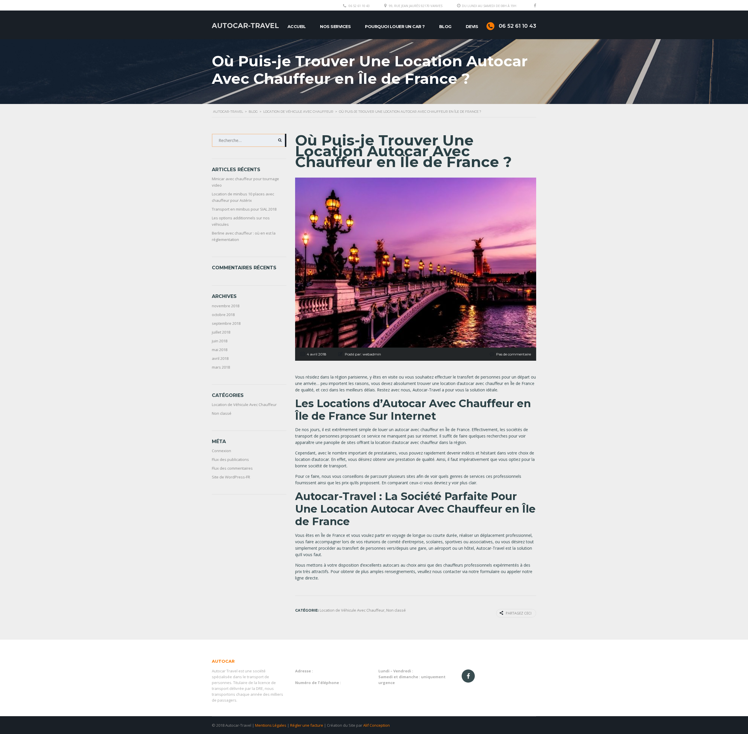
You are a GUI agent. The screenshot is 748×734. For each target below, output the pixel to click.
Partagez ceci (518, 613)
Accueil (297, 26)
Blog (445, 26)
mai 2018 (219, 349)
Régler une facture (306, 725)
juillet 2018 (221, 332)
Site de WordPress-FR (231, 477)
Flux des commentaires (232, 468)
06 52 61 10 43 (359, 6)
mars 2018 (221, 367)
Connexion (221, 450)
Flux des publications (230, 459)
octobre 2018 (223, 314)
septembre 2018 (226, 323)
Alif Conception (376, 725)
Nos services (335, 26)
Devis (472, 26)
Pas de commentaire (513, 354)
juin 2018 (219, 340)
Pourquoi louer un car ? (395, 26)
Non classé (221, 413)
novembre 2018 (225, 305)
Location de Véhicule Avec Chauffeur (244, 404)
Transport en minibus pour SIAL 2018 (244, 209)
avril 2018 (220, 358)
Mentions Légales (270, 725)
